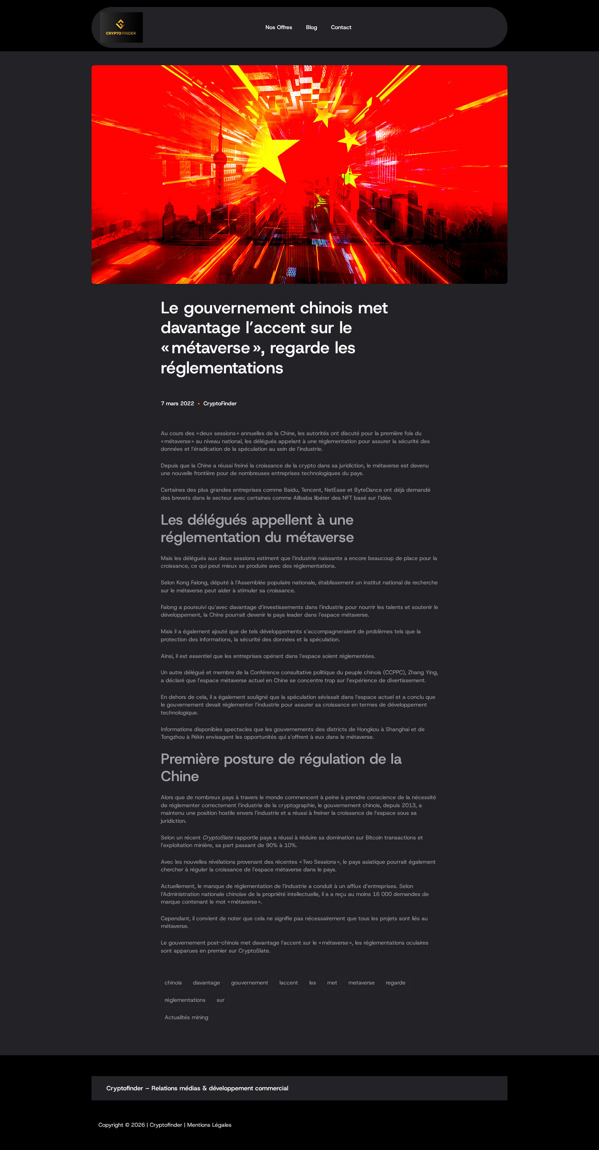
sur (221, 1000)
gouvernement (249, 982)
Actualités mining (186, 1017)
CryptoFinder (220, 403)
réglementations (185, 1000)
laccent (288, 982)
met (332, 982)
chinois (173, 982)
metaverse (361, 982)
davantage (206, 982)
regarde (396, 982)
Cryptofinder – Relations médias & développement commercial (197, 1088)
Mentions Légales (209, 1124)
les (312, 982)
